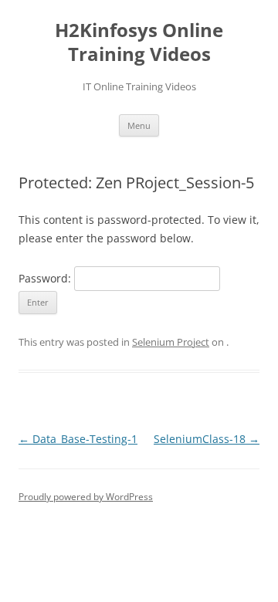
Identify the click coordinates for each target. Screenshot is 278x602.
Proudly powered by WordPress (86, 496)
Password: (46, 278)
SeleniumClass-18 (206, 438)
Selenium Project (170, 342)
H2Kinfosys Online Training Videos (139, 42)
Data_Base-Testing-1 (78, 438)
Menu (139, 125)
